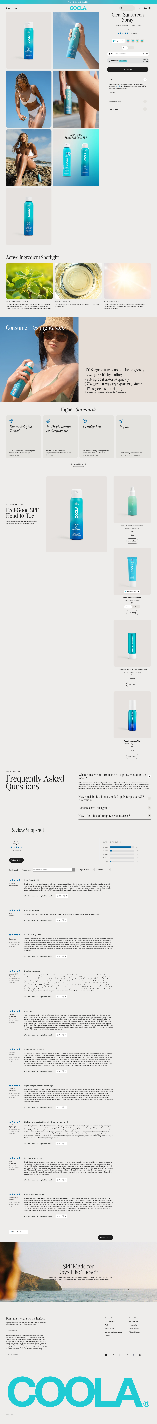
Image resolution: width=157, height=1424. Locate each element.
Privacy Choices (134, 1332)
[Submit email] (49, 1330)
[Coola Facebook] (120, 1355)
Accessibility (133, 1325)
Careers (107, 1335)
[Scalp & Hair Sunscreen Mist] (132, 499)
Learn (15, 8)
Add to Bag (128, 69)
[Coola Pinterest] (140, 1355)
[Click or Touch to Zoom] (28, 40)
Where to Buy (109, 1328)
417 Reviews (133, 33)
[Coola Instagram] (113, 1355)
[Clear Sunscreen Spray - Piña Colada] (137, 41)
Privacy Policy (133, 1321)
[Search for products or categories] (122, 8)
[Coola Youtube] (106, 1355)
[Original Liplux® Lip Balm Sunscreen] (132, 643)
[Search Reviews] (73, 870)
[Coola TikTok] (126, 1355)
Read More (112, 92)
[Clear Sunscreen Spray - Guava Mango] (128, 41)
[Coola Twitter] (133, 1355)
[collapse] (145, 79)
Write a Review (16, 860)
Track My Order (110, 1321)
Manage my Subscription (113, 1332)
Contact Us (108, 1318)
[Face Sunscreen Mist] (132, 714)
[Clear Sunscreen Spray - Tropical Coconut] (142, 41)
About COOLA (78, 464)
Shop (8, 8)
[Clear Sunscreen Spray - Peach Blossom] (133, 41)
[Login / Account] (139, 8)
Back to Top (104, 1237)
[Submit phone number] (49, 1354)
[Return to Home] (78, 8)
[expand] (145, 101)
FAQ (106, 1325)
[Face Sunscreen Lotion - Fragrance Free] (132, 571)
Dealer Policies (134, 1328)
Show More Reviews (19, 1232)
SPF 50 (118, 86)
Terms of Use (133, 1318)
